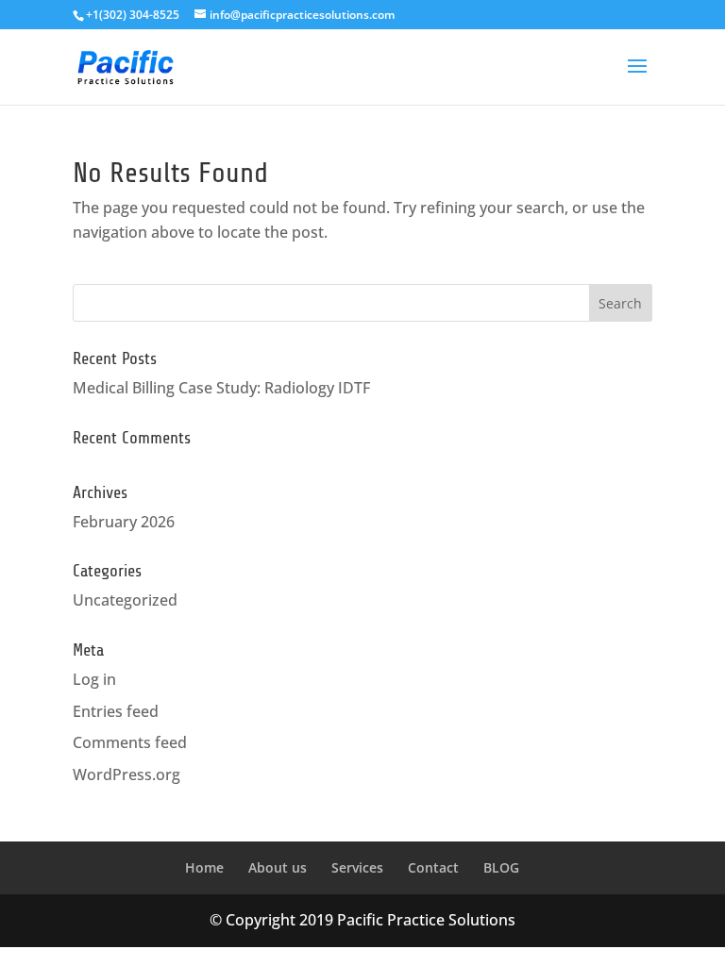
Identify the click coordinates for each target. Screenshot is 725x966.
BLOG (501, 867)
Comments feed (130, 742)
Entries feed (116, 711)
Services (357, 867)
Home (204, 867)
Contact (433, 867)
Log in (94, 679)
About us (277, 867)
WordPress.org (126, 774)
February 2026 (124, 521)
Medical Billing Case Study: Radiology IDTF (221, 387)
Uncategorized (125, 600)
